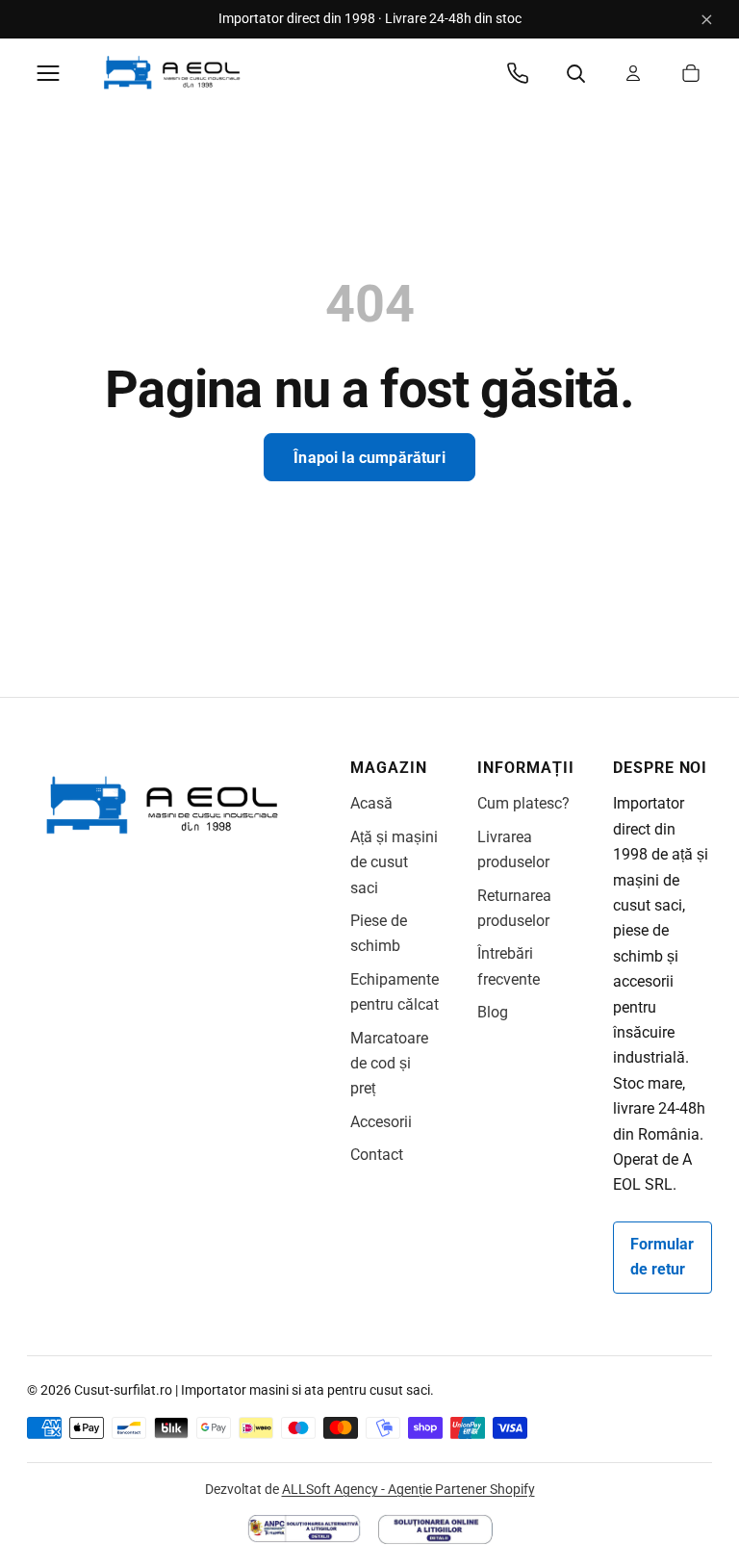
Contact (376, 1154)
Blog (492, 1012)
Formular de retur (662, 1256)
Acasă (371, 803)
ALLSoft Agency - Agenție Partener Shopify (408, 1489)
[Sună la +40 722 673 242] (518, 73)
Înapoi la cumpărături (369, 458)
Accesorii (381, 1122)
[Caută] (575, 73)
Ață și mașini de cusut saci (394, 862)
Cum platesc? (523, 803)
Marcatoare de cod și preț (389, 1063)
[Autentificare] (633, 73)
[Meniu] (48, 73)
